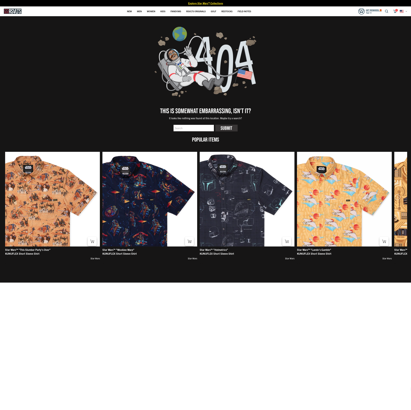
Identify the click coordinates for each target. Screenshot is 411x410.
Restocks (226, 11)
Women (151, 11)
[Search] (386, 11)
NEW (129, 11)
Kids (162, 11)
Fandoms (176, 11)
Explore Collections (205, 3)
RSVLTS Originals (196, 11)
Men (139, 11)
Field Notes (244, 11)
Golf (213, 11)
